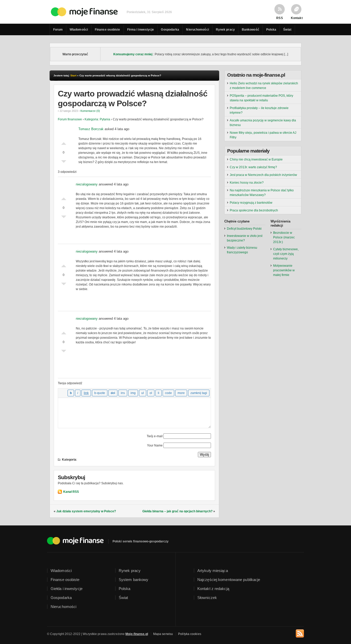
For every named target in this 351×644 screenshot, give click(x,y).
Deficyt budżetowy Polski (244, 228)
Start (73, 75)
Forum (58, 29)
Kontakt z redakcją (213, 588)
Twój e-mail (155, 436)
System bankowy (133, 579)
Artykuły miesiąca (212, 570)
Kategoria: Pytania (97, 119)
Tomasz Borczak (91, 129)
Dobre (63, 142)
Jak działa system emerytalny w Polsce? (86, 511)
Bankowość (250, 29)
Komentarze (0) (90, 110)
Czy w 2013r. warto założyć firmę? (253, 167)
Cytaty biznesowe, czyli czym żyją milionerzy (286, 253)
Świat (287, 29)
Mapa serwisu (163, 634)
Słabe (63, 162)
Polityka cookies (189, 634)
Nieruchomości (197, 29)
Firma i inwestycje (140, 29)
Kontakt (296, 18)
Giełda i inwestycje (66, 588)
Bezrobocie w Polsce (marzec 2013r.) (284, 237)
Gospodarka (170, 29)
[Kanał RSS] (300, 633)
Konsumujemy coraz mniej (132, 54)
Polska (271, 29)
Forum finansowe (70, 119)
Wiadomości (79, 29)
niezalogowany (87, 184)
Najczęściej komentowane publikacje (228, 579)
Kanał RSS (71, 492)
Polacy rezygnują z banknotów (251, 202)
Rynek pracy (225, 29)
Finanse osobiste (107, 29)
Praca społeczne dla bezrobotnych (254, 210)
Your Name (155, 445)
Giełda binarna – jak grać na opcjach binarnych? (177, 511)
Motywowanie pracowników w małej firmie (284, 270)
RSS (279, 18)
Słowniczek (207, 597)
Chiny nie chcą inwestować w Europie (256, 159)
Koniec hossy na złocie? (247, 182)
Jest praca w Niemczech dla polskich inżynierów (263, 175)
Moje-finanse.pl (136, 634)
